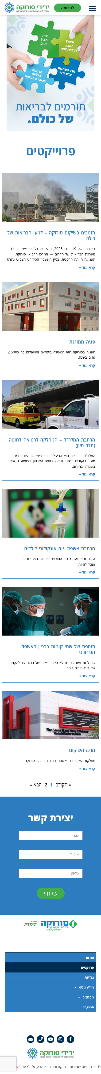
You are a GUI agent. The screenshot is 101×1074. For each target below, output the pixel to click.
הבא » (36, 784)
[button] (92, 8)
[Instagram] (60, 1039)
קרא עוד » (87, 267)
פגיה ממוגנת (82, 342)
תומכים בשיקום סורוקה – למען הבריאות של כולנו (51, 235)
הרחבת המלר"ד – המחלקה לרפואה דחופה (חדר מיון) (52, 443)
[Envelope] (30, 1039)
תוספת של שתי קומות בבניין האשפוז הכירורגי (58, 649)
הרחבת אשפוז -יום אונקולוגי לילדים (59, 548)
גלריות (89, 977)
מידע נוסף (86, 987)
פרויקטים (87, 967)
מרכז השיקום (82, 750)
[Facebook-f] (70, 1039)
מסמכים (88, 997)
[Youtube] (50, 1039)
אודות (90, 957)
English (88, 1007)
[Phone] (40, 1039)
